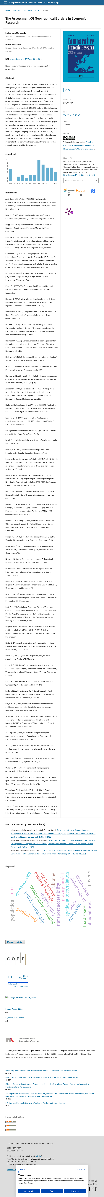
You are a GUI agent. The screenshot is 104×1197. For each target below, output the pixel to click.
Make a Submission (15, 942)
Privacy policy (81, 1169)
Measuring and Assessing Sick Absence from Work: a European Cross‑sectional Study (41, 1070)
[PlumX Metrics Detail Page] (69, 211)
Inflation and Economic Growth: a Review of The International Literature (35, 1103)
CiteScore (23, 977)
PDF (69, 90)
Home (7, 10)
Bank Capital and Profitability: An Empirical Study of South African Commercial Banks (41, 1077)
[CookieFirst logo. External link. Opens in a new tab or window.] (19, 1172)
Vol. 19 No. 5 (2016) (31, 10)
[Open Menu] (5, 2)
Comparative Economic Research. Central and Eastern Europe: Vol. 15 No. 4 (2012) (51, 854)
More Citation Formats (74, 180)
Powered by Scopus (20, 987)
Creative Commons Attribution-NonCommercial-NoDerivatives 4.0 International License (78, 145)
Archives (16, 10)
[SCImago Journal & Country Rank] (20, 997)
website (38, 1156)
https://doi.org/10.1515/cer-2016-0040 (26, 59)
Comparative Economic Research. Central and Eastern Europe (34, 3)
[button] (21, 1169)
